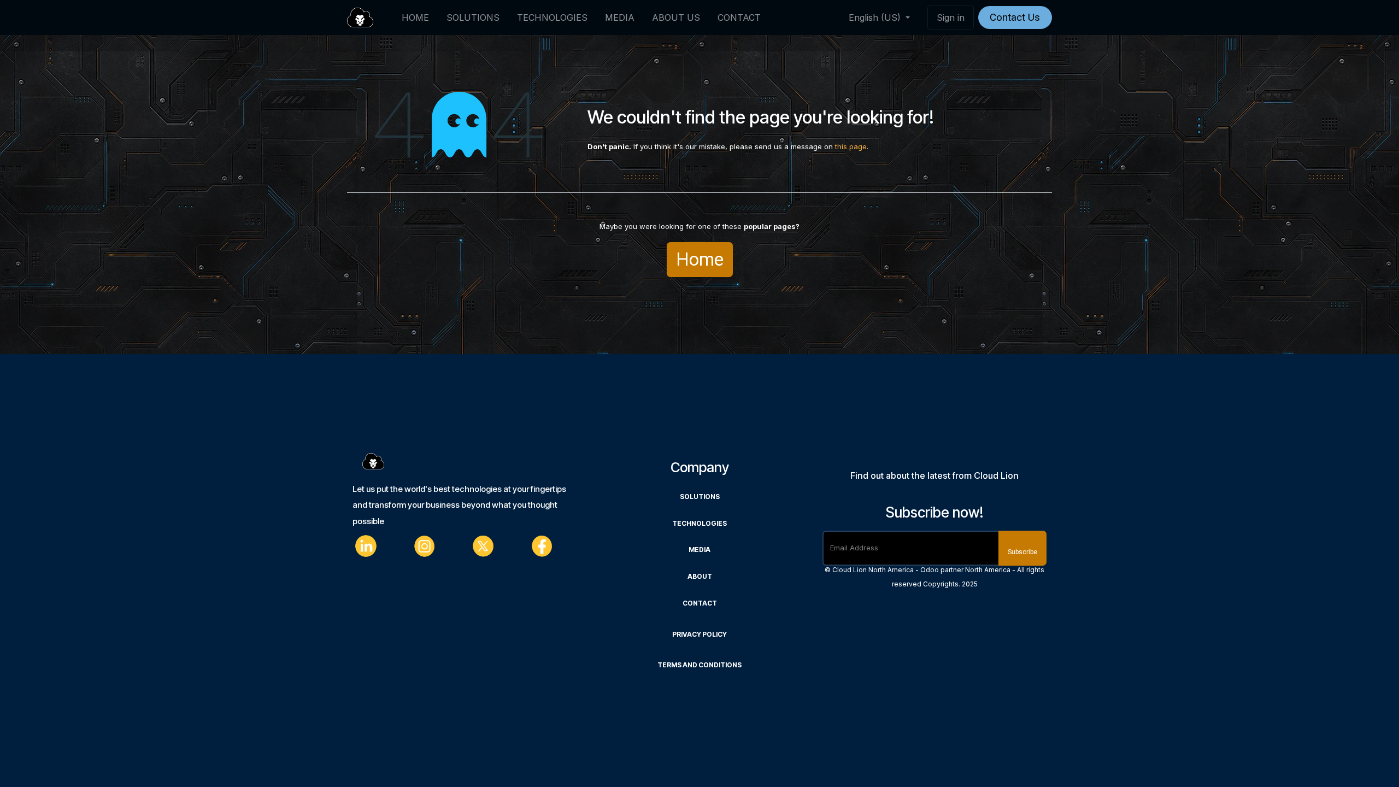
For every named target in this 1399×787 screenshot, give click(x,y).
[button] (1022, 548)
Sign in (951, 17)
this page (851, 146)
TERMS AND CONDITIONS (699, 665)
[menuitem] (415, 17)
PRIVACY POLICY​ (699, 634)
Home (700, 259)
